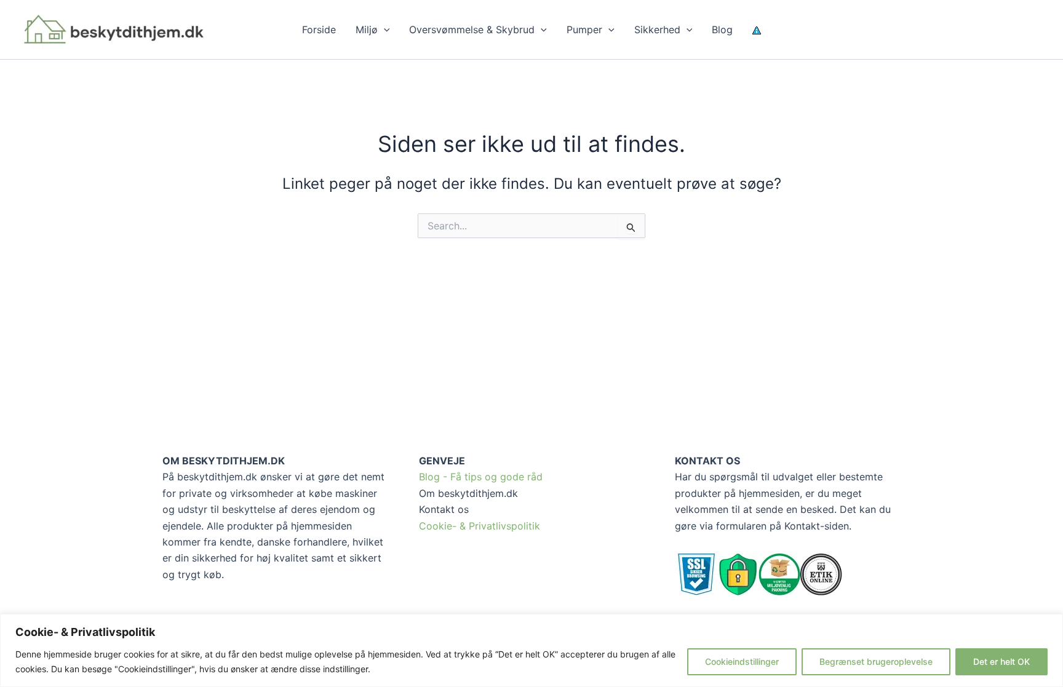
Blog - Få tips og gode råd (481, 477)
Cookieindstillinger (742, 661)
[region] (531, 650)
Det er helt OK (1001, 661)
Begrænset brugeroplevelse (876, 661)
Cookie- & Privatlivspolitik (479, 526)
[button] (384, 29)
